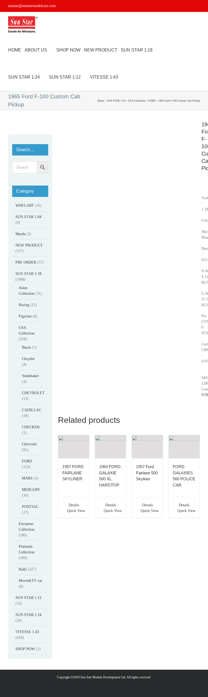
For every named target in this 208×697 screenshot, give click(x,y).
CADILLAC (31, 410)
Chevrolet (29, 444)
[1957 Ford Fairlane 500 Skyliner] (147, 446)
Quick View (76, 511)
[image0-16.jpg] (125, 124)
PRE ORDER (25, 262)
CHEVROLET (33, 393)
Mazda (20, 234)
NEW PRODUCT (29, 245)
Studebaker (30, 376)
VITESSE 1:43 (27, 632)
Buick (26, 347)
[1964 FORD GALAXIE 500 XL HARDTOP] (110, 446)
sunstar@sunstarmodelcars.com (32, 6)
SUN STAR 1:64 (28, 217)
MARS (27, 478)
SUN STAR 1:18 (28, 274)
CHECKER (31, 427)
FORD (27, 461)
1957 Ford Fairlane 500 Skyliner (147, 472)
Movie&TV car (30, 581)
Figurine (25, 316)
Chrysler (28, 359)
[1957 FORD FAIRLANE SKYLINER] (73, 446)
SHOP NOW (25, 649)
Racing (24, 305)
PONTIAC (30, 507)
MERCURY (31, 490)
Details (74, 505)
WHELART (24, 205)
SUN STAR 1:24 (28, 615)
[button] (138, 77)
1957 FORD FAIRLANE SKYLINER (73, 472)
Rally (23, 569)
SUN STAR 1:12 (28, 598)
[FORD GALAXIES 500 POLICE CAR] (184, 446)
